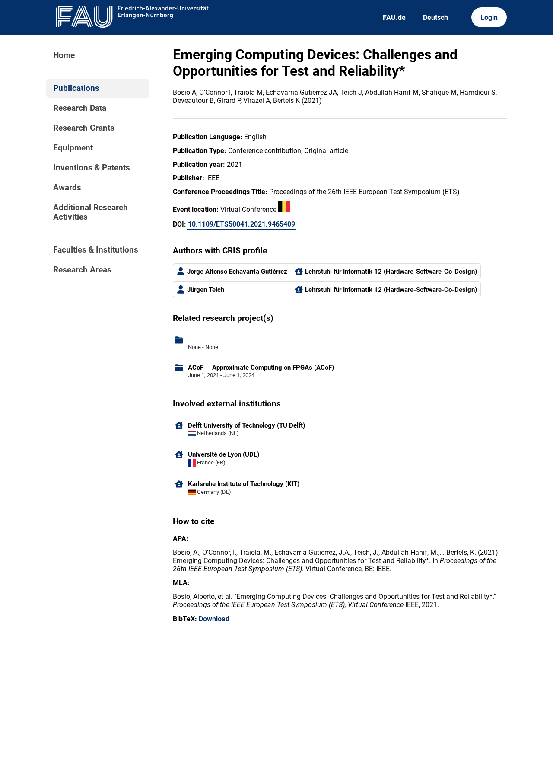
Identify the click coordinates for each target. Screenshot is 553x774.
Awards (67, 187)
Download (214, 619)
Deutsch (435, 17)
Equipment (73, 148)
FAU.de (394, 17)
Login (489, 17)
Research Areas (82, 270)
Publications (76, 88)
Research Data (79, 108)
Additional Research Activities (90, 212)
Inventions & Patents (91, 168)
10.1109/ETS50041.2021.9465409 (241, 224)
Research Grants (83, 128)
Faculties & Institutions (95, 250)
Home (64, 55)
